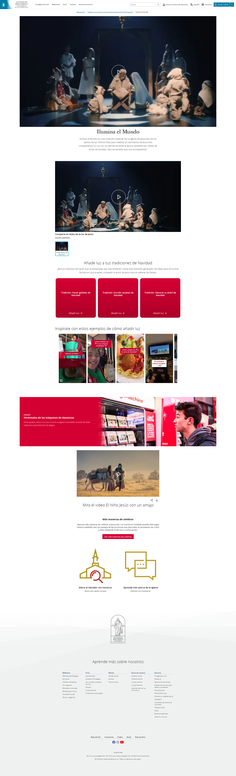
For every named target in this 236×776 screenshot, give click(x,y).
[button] (118, 72)
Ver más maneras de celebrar (118, 536)
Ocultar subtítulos (62, 237)
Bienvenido (81, 12)
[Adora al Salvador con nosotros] (95, 565)
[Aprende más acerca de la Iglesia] (140, 565)
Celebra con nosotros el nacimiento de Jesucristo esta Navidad (110, 12)
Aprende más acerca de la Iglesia (140, 587)
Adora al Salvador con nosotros (95, 587)
